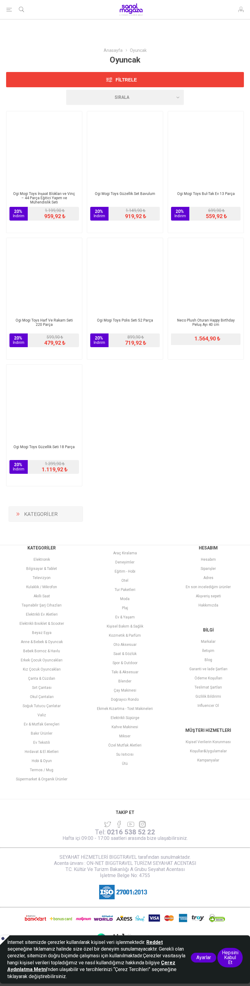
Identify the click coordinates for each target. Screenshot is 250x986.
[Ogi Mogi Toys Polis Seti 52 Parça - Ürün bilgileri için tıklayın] (125, 276)
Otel (124, 580)
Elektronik (42, 559)
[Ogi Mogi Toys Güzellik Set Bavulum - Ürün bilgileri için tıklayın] (125, 149)
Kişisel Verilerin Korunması (208, 742)
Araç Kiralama (125, 553)
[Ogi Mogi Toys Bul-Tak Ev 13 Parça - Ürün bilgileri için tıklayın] (206, 149)
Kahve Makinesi (125, 727)
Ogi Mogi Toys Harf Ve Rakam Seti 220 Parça (44, 322)
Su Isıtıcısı (125, 754)
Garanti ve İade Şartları (208, 669)
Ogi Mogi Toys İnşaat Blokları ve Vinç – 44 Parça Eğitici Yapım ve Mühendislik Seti (44, 198)
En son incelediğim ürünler (208, 587)
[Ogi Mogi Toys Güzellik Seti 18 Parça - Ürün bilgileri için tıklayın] (44, 402)
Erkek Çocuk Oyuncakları (41, 660)
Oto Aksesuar (125, 644)
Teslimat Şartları (208, 687)
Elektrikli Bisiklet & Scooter (42, 623)
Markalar (208, 641)
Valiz (42, 715)
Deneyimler (124, 562)
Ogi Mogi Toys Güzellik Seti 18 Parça (44, 447)
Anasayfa (113, 50)
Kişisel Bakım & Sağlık (125, 626)
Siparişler (208, 569)
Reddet (154, 942)
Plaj (125, 608)
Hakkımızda (208, 605)
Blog (208, 660)
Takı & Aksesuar (125, 672)
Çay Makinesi (125, 690)
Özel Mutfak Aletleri (124, 745)
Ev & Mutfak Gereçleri (41, 724)
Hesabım (208, 559)
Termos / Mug (41, 770)
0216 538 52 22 (131, 832)
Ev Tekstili (41, 742)
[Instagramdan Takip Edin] (131, 824)
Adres (208, 578)
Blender (124, 681)
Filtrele (126, 79)
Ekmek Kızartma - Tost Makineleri (125, 709)
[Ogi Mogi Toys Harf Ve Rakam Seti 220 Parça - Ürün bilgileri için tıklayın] (44, 276)
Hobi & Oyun (42, 761)
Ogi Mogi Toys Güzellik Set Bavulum (125, 194)
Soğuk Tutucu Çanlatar (42, 706)
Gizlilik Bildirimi (208, 696)
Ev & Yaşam (125, 617)
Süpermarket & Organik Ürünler (41, 779)
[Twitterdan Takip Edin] (107, 824)
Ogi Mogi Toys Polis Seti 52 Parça (125, 320)
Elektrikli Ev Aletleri (42, 614)
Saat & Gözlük (125, 654)
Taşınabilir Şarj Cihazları (42, 605)
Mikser (124, 736)
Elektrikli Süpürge (125, 718)
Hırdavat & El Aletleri (42, 752)
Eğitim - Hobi (125, 571)
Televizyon (42, 578)
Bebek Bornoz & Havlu (41, 651)
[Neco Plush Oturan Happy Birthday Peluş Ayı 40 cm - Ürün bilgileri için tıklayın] (206, 276)
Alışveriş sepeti (208, 596)
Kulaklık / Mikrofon (41, 587)
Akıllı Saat (42, 596)
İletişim (208, 651)
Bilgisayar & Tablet (41, 569)
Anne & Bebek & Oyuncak (42, 642)
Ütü (125, 763)
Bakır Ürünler (41, 733)
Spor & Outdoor (125, 663)
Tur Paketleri (125, 590)
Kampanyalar (208, 760)
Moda (125, 599)
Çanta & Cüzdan (41, 678)
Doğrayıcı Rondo (125, 699)
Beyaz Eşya (42, 633)
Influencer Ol (208, 706)
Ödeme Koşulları (208, 678)
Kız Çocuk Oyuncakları (42, 669)
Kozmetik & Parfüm (125, 635)
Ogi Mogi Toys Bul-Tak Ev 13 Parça (206, 194)
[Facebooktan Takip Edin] (119, 824)
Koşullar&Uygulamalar (208, 751)
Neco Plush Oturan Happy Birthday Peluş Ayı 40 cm (206, 322)
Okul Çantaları (42, 697)
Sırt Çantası (42, 688)
